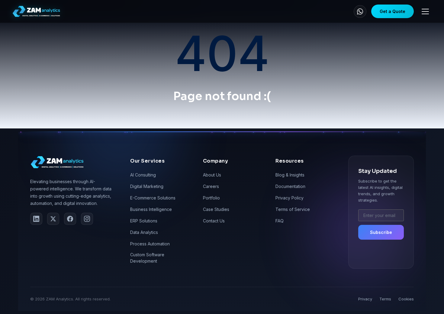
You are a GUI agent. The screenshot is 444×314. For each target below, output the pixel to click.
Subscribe (381, 232)
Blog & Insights (289, 174)
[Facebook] (70, 219)
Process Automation (150, 243)
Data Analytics (144, 232)
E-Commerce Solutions (152, 197)
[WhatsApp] (360, 11)
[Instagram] (87, 219)
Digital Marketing (146, 186)
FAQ (279, 220)
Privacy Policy (289, 197)
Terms (385, 298)
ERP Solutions (143, 220)
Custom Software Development (147, 258)
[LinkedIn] (36, 219)
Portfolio (211, 197)
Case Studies (216, 209)
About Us (212, 174)
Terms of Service (292, 209)
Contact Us (214, 220)
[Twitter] (53, 219)
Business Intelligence (151, 209)
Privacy (365, 298)
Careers (211, 186)
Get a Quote (392, 11)
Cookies (406, 298)
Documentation (290, 186)
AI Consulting (143, 174)
